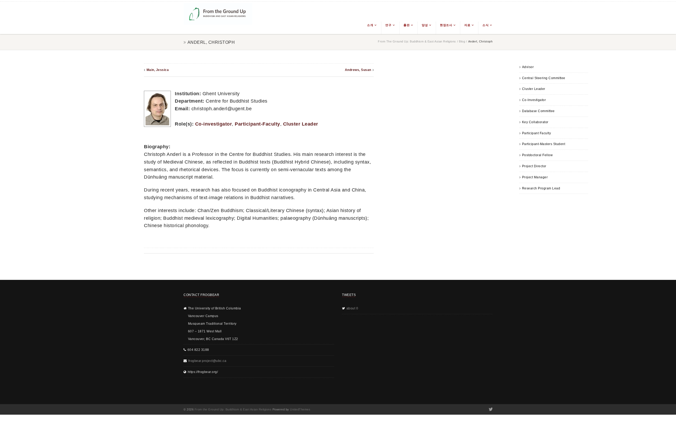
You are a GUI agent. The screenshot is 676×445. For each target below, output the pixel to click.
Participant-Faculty (257, 124)
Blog (462, 41)
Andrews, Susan (358, 70)
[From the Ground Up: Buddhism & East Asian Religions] (218, 18)
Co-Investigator (534, 100)
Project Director (534, 166)
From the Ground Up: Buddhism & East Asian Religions (417, 41)
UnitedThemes (300, 409)
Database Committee (538, 111)
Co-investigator (213, 124)
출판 (406, 25)
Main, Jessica (158, 70)
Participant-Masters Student (543, 144)
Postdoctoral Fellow (537, 155)
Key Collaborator (535, 122)
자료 (467, 25)
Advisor (528, 67)
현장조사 (446, 25)
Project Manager (535, 177)
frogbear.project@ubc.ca (207, 361)
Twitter (490, 409)
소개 (370, 25)
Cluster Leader (533, 89)
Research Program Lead (541, 188)
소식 (485, 25)
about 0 (352, 308)
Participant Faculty (536, 133)
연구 (388, 25)
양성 (425, 25)
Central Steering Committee (543, 78)
